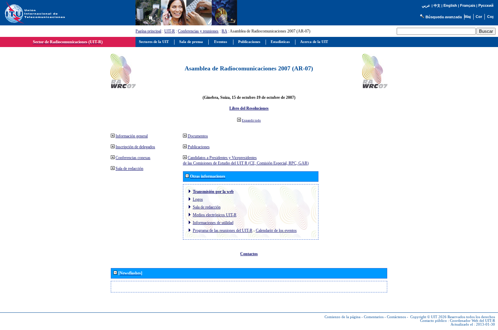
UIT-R (169, 31)
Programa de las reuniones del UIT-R (222, 230)
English (450, 5)
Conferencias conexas (133, 157)
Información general (132, 136)
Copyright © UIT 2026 (428, 317)
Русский (486, 5)
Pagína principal (148, 31)
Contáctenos (396, 317)
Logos (198, 199)
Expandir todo (251, 120)
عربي (426, 5)
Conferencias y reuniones (198, 31)
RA (224, 31)
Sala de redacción (129, 168)
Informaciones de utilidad (213, 222)
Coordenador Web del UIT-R (472, 321)
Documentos (198, 136)
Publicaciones (199, 147)
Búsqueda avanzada (444, 17)
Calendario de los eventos (276, 230)
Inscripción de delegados (135, 147)
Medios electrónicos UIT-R (214, 215)
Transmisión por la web (213, 191)
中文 (437, 5)
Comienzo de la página (342, 317)
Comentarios (373, 317)
